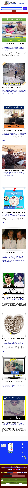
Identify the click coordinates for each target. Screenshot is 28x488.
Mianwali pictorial (4, 91)
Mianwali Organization (5, 48)
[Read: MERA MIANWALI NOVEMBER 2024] (14, 198)
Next (25, 437)
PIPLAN (3, 175)
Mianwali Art (6, 256)
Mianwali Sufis (8, 259)
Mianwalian (24, 452)
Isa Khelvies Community (11, 46)
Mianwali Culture (19, 256)
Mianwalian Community (16, 134)
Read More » (3, 57)
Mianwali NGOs (17, 47)
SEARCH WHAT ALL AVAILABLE (6, 6)
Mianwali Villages (19, 91)
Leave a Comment (4, 45)
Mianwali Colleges (14, 256)
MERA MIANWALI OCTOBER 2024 (12, 252)
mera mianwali (14, 133)
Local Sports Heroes (17, 46)
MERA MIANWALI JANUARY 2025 (12, 130)
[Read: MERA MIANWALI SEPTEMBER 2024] (14, 283)
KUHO (15, 343)
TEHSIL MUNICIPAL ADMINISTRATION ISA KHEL (17, 445)
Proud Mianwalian (4, 93)
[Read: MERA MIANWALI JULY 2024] (14, 408)
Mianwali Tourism (10, 48)
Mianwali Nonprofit (21, 47)
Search (25, 8)
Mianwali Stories (4, 259)
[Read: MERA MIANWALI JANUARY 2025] (14, 116)
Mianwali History (21, 257)
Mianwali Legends (4, 258)
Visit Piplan (7, 50)
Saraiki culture (13, 93)
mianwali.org (15, 48)
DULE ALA (9, 342)
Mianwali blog (10, 90)
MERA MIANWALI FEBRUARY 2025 (13, 43)
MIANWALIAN (19, 48)
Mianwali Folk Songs (11, 257)
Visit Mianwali (4, 50)
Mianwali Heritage (23, 90)
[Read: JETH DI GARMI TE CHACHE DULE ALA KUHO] (14, 324)
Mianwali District (12, 47)
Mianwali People (20, 258)
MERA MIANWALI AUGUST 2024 (12, 381)
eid (10, 342)
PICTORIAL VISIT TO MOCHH (11, 87)
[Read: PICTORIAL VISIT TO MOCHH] (14, 73)
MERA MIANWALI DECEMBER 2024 (13, 171)
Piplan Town (13, 344)
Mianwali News (9, 258)
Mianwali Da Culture (10, 341)
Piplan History (9, 344)
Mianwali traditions (14, 91)
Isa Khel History (12, 89)
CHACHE (22, 341)
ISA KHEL (5, 89)
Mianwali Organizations (14, 258)
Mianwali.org (12, 2)
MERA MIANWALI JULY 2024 (11, 422)
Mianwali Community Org (6, 47)
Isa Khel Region (16, 89)
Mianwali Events (6, 257)
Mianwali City (14, 90)
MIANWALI (21, 46)
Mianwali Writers (4, 260)
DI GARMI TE (5, 342)
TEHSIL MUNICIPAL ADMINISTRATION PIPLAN (17, 460)
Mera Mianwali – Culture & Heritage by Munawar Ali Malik (14, 45)
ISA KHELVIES (6, 46)
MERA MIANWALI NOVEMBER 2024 (13, 212)
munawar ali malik (22, 134)
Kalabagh (18, 255)
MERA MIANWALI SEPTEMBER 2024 (13, 297)
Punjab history (9, 93)
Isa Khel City (8, 89)
